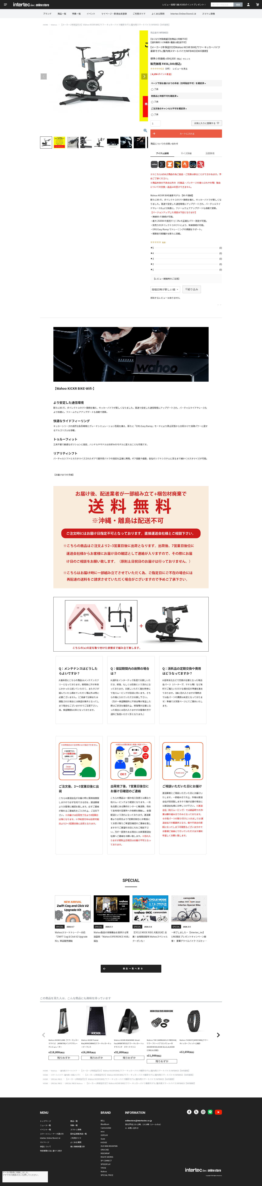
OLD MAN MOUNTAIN (109, 1146)
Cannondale (106, 1127)
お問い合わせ (133, 1128)
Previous (44, 76)
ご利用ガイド (139, 13)
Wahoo (54, 24)
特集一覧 (76, 13)
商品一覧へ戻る (133, 968)
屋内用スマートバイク (68, 1070)
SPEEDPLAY (106, 1164)
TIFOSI (103, 1167)
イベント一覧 (45, 1129)
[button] (43, 1035)
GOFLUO (104, 1135)
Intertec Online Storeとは (183, 13)
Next (144, 76)
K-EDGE (104, 1142)
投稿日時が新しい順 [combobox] (163, 289)
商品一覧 (62, 13)
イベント (91, 13)
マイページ (44, 1142)
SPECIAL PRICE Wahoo (74, 1083)
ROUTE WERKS (107, 1157)
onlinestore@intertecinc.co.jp (138, 1121)
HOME (45, 24)
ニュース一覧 (45, 1125)
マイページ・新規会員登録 (114, 13)
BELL (103, 1120)
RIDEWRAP (105, 1153)
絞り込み (193, 289)
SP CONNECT (106, 1160)
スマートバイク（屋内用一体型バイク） (66, 1075)
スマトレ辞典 (208, 13)
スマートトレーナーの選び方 (52, 1133)
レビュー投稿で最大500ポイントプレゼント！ (184, 4)
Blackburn (105, 1124)
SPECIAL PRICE (56, 1079)
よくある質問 (158, 13)
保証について (45, 1146)
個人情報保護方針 (77, 1146)
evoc (103, 1131)
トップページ (45, 1121)
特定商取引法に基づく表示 (51, 1150)
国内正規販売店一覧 (78, 1133)
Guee (103, 1138)
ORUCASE (105, 1149)
